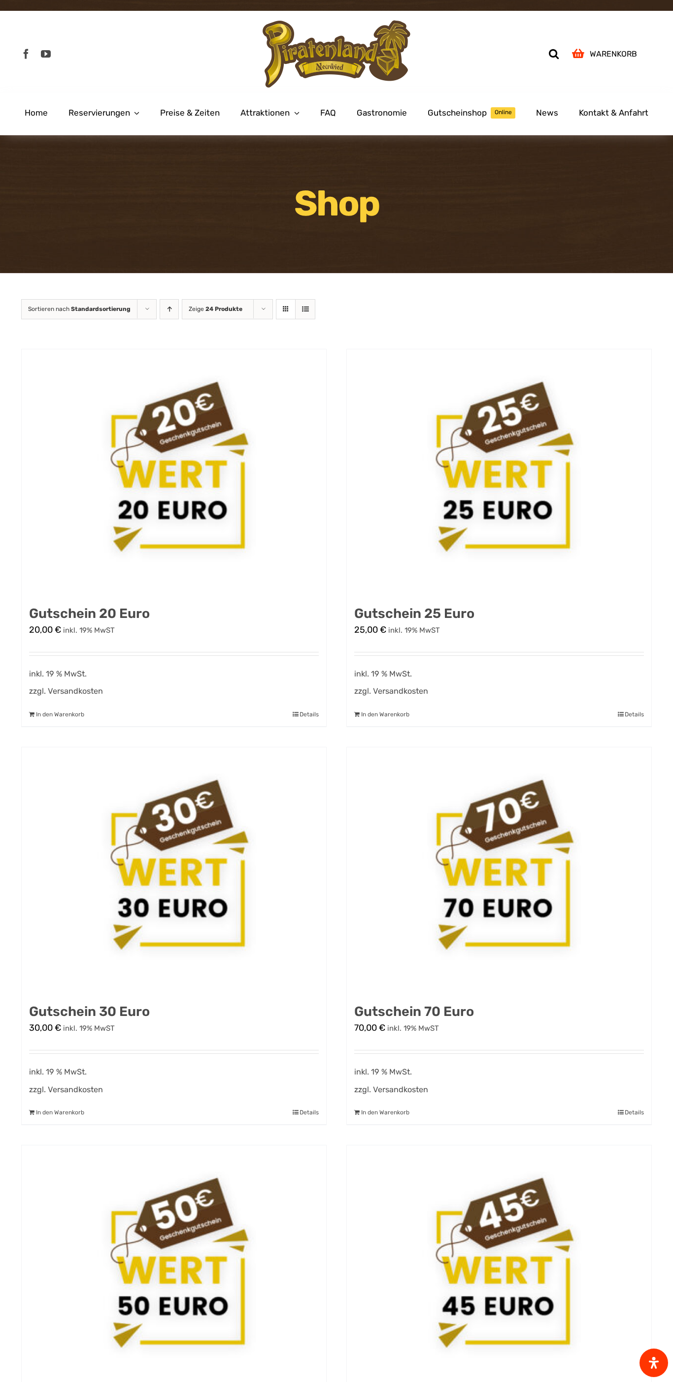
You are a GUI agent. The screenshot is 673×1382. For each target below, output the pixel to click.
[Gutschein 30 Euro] (174, 870)
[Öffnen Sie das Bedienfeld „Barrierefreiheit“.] (653, 1363)
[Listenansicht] (305, 309)
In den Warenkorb (60, 714)
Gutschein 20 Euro (89, 613)
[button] (554, 54)
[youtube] (46, 54)
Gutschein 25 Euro (414, 613)
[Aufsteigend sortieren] (169, 309)
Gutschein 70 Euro (414, 1011)
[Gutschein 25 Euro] (499, 472)
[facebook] (26, 54)
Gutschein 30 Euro (89, 1011)
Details (309, 714)
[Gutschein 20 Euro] (174, 472)
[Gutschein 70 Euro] (499, 870)
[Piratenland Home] (336, 54)
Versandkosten (75, 691)
